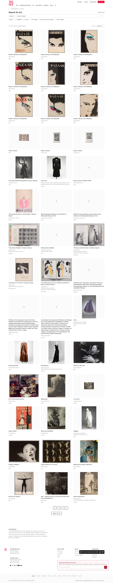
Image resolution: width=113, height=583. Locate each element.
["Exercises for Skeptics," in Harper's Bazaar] (24, 234)
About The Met (60, 549)
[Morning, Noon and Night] (56, 234)
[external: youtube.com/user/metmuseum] (19, 565)
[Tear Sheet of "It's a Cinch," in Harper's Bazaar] (24, 269)
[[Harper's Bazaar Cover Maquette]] (89, 41)
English (33, 575)
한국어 (68, 575)
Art (33, 5)
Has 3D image (60, 19)
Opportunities (95, 549)
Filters (10, 19)
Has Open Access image (46, 19)
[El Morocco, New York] (89, 352)
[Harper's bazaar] (24, 137)
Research (46, 5)
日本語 (64, 575)
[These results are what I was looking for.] (100, 552)
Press (58, 557)
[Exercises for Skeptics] (24, 483)
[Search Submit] (102, 16)
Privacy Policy (22, 580)
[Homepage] (11, 3)
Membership (93, 1)
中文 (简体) (73, 575)
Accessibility (60, 553)
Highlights (19, 19)
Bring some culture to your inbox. (67, 562)
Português (44, 575)
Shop (51, 5)
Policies (59, 555)
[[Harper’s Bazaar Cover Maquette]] (24, 41)
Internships (94, 557)
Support (76, 549)
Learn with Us (38, 5)
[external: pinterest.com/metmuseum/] (14, 565)
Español (38, 575)
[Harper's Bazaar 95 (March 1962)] (89, 167)
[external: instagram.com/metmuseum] (16, 565)
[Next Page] (66, 507)
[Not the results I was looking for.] (103, 552)
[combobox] (58, 16)
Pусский (79, 575)
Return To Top (56, 513)
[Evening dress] (56, 352)
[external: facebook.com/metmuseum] (10, 565)
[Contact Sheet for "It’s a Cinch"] (56, 451)
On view (26, 19)
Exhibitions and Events (25, 5)
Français (50, 575)
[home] (9, 8)
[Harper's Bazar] (24, 417)
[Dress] (89, 306)
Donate (86, 1)
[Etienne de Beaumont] (89, 483)
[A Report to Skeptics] (24, 451)
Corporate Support (79, 555)
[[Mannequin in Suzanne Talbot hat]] (89, 451)
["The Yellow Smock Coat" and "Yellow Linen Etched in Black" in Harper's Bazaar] (56, 269)
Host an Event (78, 553)
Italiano (54, 575)
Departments (60, 551)
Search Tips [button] (100, 12)
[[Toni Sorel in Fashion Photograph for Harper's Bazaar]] (24, 167)
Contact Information (30, 580)
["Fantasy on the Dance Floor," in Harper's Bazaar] (89, 234)
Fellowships (94, 555)
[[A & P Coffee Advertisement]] (24, 385)
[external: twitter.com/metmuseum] (12, 565)
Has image (34, 19)
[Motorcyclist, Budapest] (56, 417)
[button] (53, 19)
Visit (17, 5)
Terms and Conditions (13, 580)
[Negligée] (89, 417)
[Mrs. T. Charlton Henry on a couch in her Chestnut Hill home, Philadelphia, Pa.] (56, 483)
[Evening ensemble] (24, 352)
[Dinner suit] (56, 167)
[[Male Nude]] (56, 385)
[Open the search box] (55, 5)
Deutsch (59, 575)
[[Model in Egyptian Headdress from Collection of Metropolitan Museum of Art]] (56, 201)
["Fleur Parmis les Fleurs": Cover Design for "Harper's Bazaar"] (24, 201)
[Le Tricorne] (89, 385)
